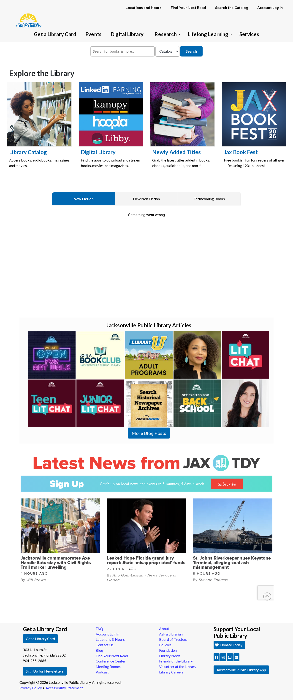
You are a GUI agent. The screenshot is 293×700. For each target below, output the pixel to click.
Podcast (102, 672)
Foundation (168, 650)
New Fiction (83, 199)
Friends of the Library (176, 661)
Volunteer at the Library (177, 666)
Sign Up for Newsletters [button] (45, 671)
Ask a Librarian (171, 634)
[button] (217, 657)
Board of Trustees (173, 639)
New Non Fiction (146, 199)
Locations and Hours (144, 7)
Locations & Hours (110, 639)
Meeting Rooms (108, 666)
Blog (99, 650)
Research (165, 34)
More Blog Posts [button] (149, 433)
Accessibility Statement (64, 688)
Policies (165, 645)
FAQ (99, 628)
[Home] (26, 14)
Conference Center (110, 661)
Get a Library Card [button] (40, 638)
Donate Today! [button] (232, 645)
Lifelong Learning (208, 34)
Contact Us (105, 645)
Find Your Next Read (188, 7)
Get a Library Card (55, 34)
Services (249, 34)
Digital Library (127, 34)
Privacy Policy (30, 688)
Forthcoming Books (209, 199)
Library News (169, 656)
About (164, 628)
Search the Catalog (231, 7)
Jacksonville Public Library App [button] (241, 670)
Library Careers (171, 672)
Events (93, 34)
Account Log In (270, 7)
